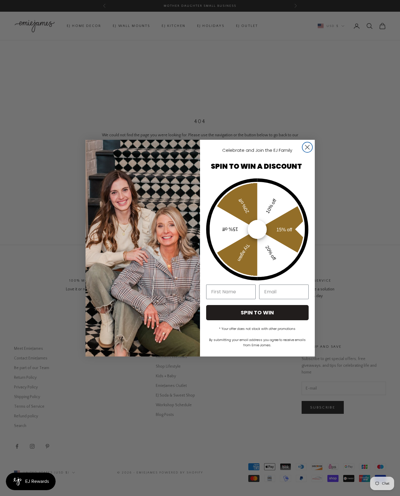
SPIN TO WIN (257, 312)
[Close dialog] (307, 147)
